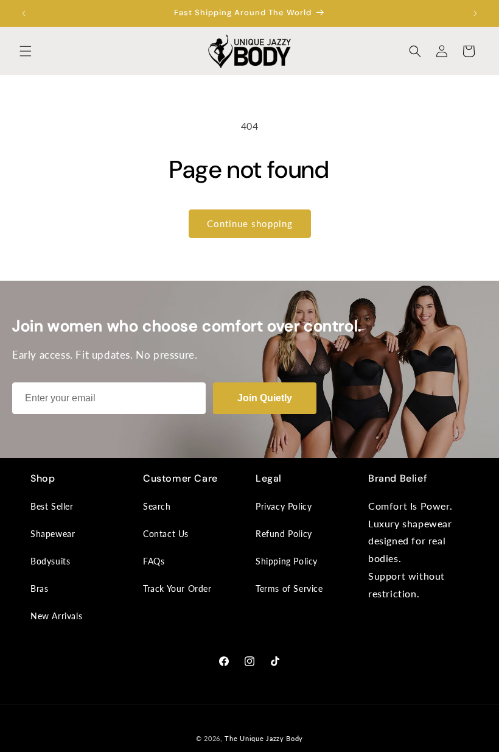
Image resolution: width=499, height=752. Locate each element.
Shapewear (52, 534)
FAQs (153, 561)
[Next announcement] (475, 13)
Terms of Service (289, 588)
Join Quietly (264, 398)
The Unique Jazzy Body (264, 738)
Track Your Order (177, 588)
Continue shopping (250, 223)
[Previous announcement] (23, 13)
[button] (25, 51)
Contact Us (166, 534)
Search (157, 506)
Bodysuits (50, 561)
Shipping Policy (287, 561)
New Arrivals (56, 616)
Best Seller (52, 506)
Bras (39, 588)
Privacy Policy (284, 506)
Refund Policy (284, 534)
